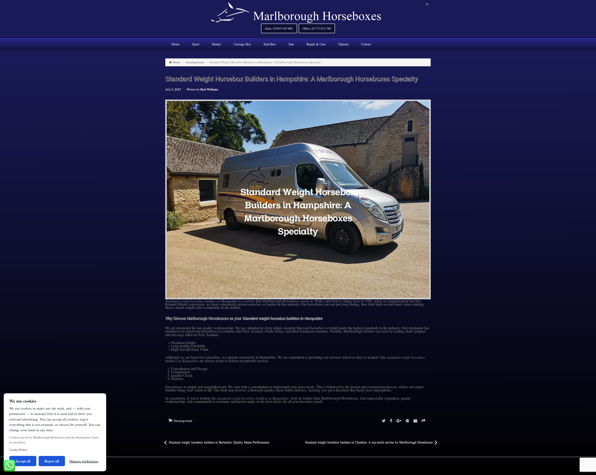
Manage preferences (83, 461)
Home (176, 62)
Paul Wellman (209, 89)
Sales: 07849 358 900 (279, 28)
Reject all (51, 461)
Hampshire (229, 300)
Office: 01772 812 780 (317, 28)
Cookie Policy (18, 450)
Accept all (22, 461)
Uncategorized (195, 62)
